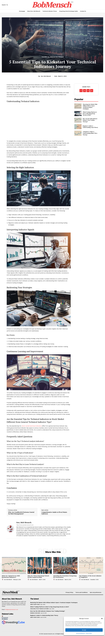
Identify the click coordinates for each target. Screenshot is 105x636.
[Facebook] (81, 90)
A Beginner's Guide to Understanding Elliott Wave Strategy (90, 133)
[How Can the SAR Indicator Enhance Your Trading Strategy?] (77, 120)
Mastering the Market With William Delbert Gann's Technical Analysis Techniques (90, 106)
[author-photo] (3, 579)
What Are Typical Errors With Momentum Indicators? (11, 576)
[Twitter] (84, 90)
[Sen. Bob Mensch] (10, 529)
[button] (102, 618)
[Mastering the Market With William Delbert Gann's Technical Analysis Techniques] (77, 106)
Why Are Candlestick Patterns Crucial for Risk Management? (21, 513)
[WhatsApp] (91, 90)
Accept (84, 630)
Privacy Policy (89, 633)
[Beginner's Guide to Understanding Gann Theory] (77, 126)
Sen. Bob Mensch (46, 76)
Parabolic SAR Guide (35, 613)
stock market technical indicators (32, 426)
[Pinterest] (88, 90)
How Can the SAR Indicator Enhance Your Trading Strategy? (90, 120)
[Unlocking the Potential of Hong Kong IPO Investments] (65, 565)
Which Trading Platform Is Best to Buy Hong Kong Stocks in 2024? (90, 113)
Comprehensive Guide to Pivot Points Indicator (54, 513)
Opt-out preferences (80, 633)
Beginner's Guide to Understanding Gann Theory (90, 126)
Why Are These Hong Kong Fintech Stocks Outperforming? (38, 576)
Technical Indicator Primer (53, 57)
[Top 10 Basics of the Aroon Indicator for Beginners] (91, 565)
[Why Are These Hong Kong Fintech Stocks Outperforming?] (40, 565)
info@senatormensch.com (11, 609)
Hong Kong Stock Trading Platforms (39, 608)
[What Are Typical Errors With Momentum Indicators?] (14, 565)
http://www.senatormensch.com (24, 525)
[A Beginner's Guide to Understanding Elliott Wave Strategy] (77, 133)
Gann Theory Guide (35, 604)
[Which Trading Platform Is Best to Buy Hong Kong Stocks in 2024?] (77, 113)
